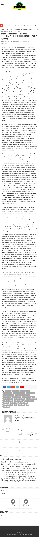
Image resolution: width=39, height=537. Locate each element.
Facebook (3, 493)
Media (25, 472)
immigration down (16, 217)
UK (15, 404)
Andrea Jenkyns (25, 391)
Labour (9, 472)
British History (26, 460)
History (11, 470)
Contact (3, 518)
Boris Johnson (7, 393)
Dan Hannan (7, 397)
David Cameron (16, 397)
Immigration (16, 470)
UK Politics (21, 404)
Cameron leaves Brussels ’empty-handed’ (15, 430)
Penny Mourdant (28, 400)
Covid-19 (29, 464)
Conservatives (22, 464)
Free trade (35, 468)
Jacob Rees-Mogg (8, 400)
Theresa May (6, 480)
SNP (30, 478)
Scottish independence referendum (23, 476)
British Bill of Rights (19, 393)
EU (30, 466)
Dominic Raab (26, 397)
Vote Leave (6, 406)
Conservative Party (8, 395)
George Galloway (8, 398)
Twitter (3, 491)
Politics (14, 474)
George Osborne (19, 398)
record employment (16, 81)
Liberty (22, 472)
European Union (19, 468)
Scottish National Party (20, 478)
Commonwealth (15, 462)
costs (22, 236)
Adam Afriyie (16, 391)
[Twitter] (21, 533)
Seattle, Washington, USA (22, 98)
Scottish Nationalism (6, 478)
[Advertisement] (19, 16)
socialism (34, 478)
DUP (33, 397)
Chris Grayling (31, 393)
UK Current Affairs (20, 480)
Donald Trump (17, 466)
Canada (33, 460)
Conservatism (24, 462)
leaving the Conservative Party (12, 51)
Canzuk (3, 462)
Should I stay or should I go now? (25, 434)
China (8, 462)
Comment (9, 29)
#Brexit (8, 391)
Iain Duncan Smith (31, 398)
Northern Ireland (6, 474)
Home (3, 29)
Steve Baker (14, 402)
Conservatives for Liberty (19, 284)
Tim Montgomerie (8, 404)
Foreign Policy (29, 468)
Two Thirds (5, 311)
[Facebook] (19, 533)
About (2, 515)
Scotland (18, 474)
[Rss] (18, 533)
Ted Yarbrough (6, 41)
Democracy (11, 466)
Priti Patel (6, 402)
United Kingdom (15, 482)
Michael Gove (18, 400)
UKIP (28, 404)
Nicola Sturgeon (31, 472)
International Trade (24, 470)
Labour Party (16, 472)
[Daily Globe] (19, 6)
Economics (25, 466)
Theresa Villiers (23, 402)
